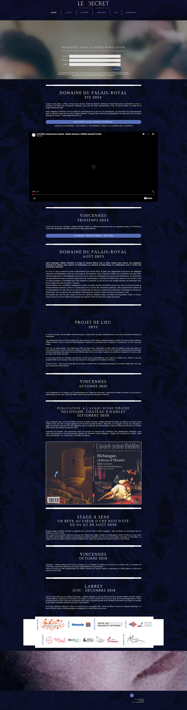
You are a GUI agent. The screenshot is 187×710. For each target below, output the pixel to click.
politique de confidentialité (95, 74)
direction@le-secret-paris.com (106, 75)
